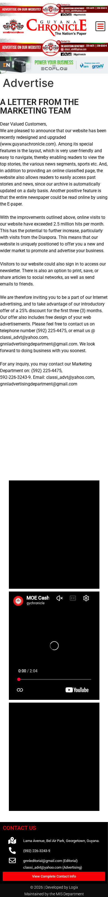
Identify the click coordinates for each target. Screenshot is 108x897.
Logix (73, 887)
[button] (100, 26)
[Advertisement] (54, 440)
